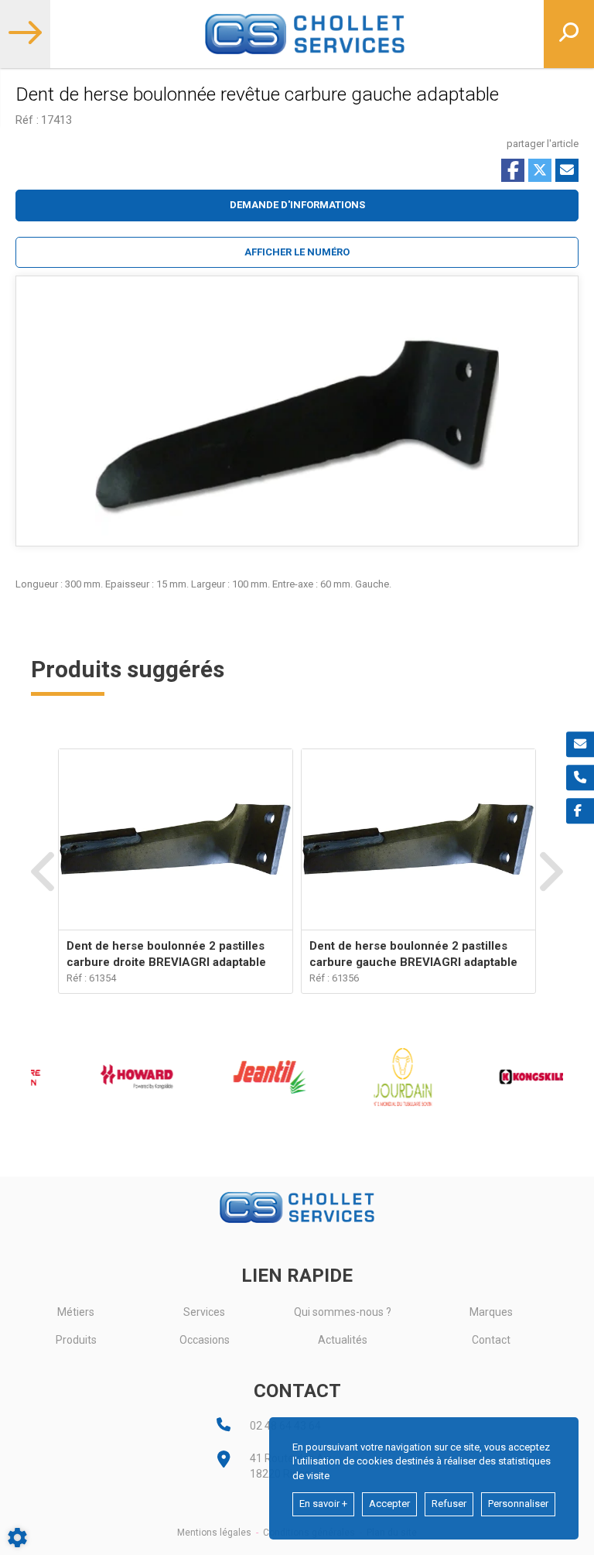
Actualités (342, 1340)
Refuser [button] (449, 1503)
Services (204, 1312)
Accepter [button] (389, 1503)
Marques (491, 1312)
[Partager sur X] (539, 170)
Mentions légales (214, 1532)
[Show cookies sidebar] (17, 1537)
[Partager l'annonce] (567, 170)
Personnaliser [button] (518, 1503)
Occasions (204, 1340)
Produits (76, 1340)
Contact (491, 1340)
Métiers (75, 1312)
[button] (297, 253)
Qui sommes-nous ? (342, 1312)
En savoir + (323, 1503)
